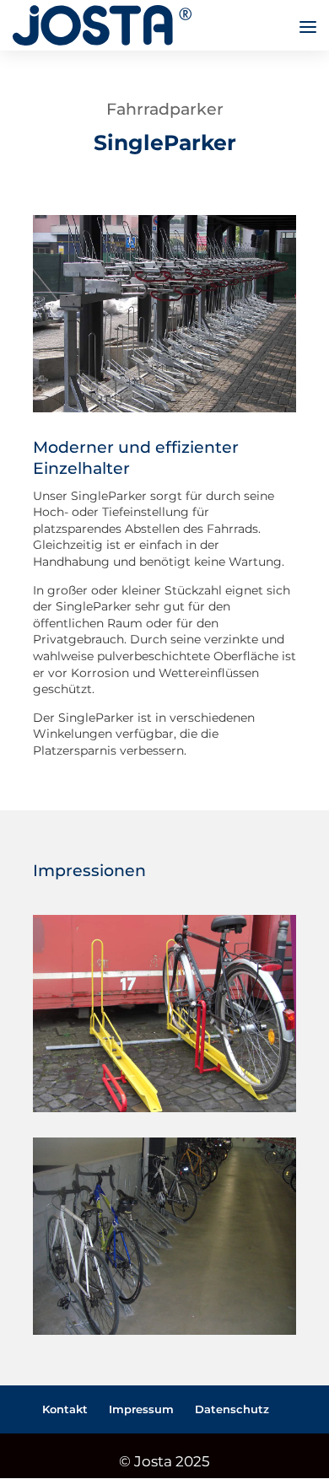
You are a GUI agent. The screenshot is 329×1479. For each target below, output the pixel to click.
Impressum (141, 1409)
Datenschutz (232, 1409)
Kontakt (65, 1409)
